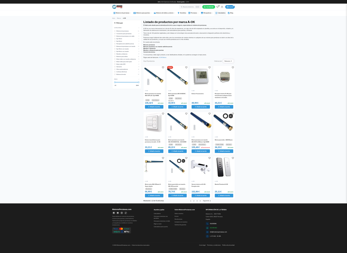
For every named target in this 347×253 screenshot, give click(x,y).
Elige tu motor (158, 224)
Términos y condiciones (214, 245)
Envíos (176, 216)
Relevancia (228, 61)
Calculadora (157, 213)
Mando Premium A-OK (221, 184)
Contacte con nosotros (181, 222)
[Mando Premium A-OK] (224, 167)
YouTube (117, 212)
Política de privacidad (228, 245)
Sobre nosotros (179, 213)
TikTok (125, 212)
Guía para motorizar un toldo (162, 221)
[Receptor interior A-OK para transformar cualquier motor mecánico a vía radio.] (224, 76)
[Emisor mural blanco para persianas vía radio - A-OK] (154, 123)
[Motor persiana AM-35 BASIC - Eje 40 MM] (177, 76)
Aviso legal (202, 245)
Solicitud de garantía (180, 225)
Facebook (113, 212)
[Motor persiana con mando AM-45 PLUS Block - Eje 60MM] (201, 123)
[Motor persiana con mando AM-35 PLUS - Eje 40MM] (154, 76)
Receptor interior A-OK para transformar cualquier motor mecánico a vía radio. (223, 95)
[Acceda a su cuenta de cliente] (222, 7)
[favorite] (217, 7)
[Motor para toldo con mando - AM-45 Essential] (177, 167)
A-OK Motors (162, 57)
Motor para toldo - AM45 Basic (224, 140)
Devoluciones (178, 219)
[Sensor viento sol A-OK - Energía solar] (201, 167)
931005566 (213, 223)
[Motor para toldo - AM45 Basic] (224, 123)
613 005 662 (213, 228)
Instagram (121, 212)
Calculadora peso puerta (161, 226)
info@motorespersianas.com (218, 232)
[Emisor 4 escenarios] (201, 76)
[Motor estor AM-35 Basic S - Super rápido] (154, 167)
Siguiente (207, 201)
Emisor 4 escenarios (198, 93)
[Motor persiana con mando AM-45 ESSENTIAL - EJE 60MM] (177, 123)
